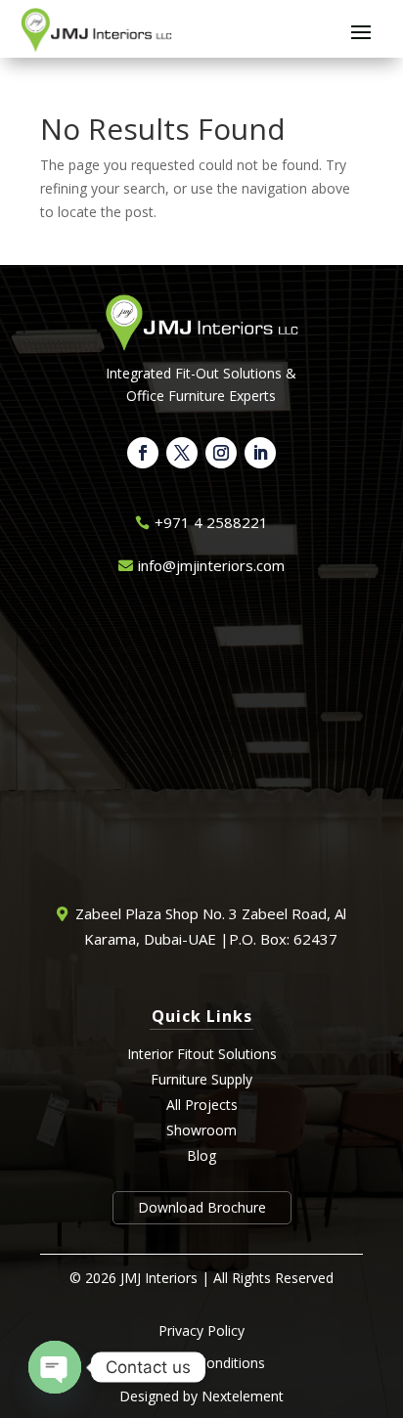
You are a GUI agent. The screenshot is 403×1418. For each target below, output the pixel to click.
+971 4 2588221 (211, 522)
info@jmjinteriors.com (211, 565)
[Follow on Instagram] (221, 452)
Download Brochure (202, 1207)
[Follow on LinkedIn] (260, 452)
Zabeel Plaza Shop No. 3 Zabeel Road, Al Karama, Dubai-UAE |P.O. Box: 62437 (210, 926)
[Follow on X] (182, 452)
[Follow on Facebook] (142, 452)
